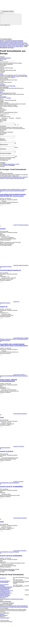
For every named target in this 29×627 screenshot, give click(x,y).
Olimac (21, 46)
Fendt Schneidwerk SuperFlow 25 (10, 270)
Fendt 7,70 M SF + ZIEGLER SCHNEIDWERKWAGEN (8, 380)
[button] (14, 32)
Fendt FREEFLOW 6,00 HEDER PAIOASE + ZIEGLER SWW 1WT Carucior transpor (13, 195)
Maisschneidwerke (4, 41)
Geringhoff (25, 45)
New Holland (16, 46)
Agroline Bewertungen (15, 607)
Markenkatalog (24, 607)
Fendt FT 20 (3, 306)
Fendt (2, 417)
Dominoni (20, 45)
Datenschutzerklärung (22, 605)
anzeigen (3, 162)
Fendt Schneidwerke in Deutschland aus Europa (11, 599)
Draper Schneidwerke (12, 44)
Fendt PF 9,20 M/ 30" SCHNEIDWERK (11, 486)
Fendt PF (3, 228)
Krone (11, 46)
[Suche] (10, 19)
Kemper (8, 46)
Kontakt (9, 601)
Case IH (13, 45)
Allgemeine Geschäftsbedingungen (8, 605)
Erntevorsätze (3, 44)
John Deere (3, 46)
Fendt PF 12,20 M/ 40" (6, 451)
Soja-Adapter (21, 44)
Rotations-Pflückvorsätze (15, 43)
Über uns (2, 601)
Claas (16, 45)
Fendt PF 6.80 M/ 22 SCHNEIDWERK (11, 555)
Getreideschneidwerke (17, 40)
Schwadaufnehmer (4, 43)
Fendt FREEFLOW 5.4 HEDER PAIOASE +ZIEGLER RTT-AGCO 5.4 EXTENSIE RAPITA (14, 344)
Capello (9, 45)
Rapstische (24, 43)
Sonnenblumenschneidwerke (16, 41)
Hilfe (6, 601)
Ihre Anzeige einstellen (6, 245)
